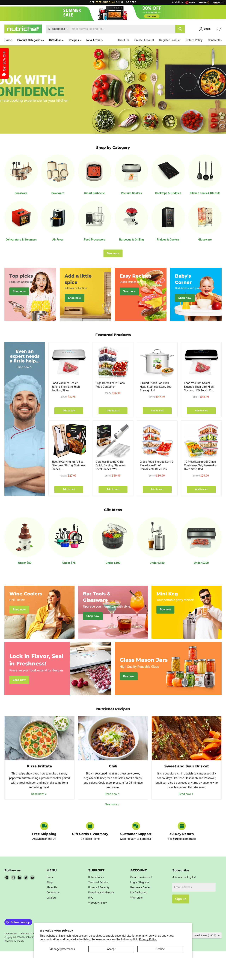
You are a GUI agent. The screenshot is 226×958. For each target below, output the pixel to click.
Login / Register (139, 882)
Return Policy (194, 40)
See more (113, 253)
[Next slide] (216, 89)
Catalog (51, 897)
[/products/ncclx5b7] (157, 441)
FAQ (90, 897)
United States (204, 935)
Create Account (144, 40)
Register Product (169, 40)
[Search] (180, 29)
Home (8, 40)
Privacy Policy (148, 939)
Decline (160, 949)
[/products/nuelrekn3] (113, 441)
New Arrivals (94, 40)
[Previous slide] (9, 89)
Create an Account (141, 877)
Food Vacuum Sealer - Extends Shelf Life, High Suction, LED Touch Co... (199, 386)
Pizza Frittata (39, 766)
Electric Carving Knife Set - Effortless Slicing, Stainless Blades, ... (68, 465)
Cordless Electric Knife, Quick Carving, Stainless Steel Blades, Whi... (111, 465)
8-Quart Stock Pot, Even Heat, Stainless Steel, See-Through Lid (156, 386)
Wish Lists (136, 897)
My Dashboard (138, 892)
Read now (37, 794)
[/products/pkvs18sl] (69, 362)
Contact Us (215, 40)
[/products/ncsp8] (157, 362)
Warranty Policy (97, 902)
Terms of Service (98, 882)
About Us (123, 40)
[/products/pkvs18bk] (201, 362)
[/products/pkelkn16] (69, 441)
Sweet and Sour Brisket (186, 766)
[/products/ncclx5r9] (201, 441)
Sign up (180, 899)
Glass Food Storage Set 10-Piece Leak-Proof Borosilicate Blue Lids (157, 465)
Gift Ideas (55, 40)
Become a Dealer (140, 887)
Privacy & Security (98, 887)
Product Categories (29, 40)
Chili (113, 766)
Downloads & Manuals (101, 892)
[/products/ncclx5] (113, 362)
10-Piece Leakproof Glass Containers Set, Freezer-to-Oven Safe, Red (200, 465)
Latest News (10, 933)
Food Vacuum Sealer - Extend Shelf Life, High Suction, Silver (66, 386)
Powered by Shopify (14, 941)
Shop (49, 882)
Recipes (74, 40)
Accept (111, 949)
